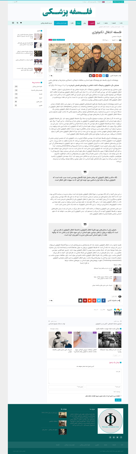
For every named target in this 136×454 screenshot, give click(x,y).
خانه (121, 23)
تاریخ (98, 23)
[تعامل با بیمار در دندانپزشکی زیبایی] (38, 62)
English (99, 2)
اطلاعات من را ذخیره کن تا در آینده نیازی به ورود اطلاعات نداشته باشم (103, 396)
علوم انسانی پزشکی (61, 23)
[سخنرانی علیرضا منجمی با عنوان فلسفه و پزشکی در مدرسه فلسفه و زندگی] (38, 54)
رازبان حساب (16, 451)
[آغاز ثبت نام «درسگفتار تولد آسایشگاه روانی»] (117, 270)
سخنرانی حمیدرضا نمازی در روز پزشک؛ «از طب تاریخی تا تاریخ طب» (25, 36)
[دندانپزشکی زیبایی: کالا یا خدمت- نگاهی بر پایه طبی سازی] (38, 71)
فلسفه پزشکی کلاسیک (36, 90)
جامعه (106, 23)
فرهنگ (78, 23)
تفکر (72, 23)
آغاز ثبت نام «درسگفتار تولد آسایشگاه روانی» (103, 269)
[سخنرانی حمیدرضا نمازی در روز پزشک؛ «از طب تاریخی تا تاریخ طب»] (38, 37)
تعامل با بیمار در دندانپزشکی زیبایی (24, 60)
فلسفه (114, 23)
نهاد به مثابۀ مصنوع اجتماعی (57, 324)
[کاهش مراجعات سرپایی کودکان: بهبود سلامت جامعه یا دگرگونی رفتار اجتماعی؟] (117, 279)
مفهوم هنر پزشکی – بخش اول (49, 430)
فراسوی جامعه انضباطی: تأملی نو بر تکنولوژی (108, 324)
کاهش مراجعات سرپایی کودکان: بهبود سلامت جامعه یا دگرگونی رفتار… (103, 277)
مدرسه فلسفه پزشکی (46, 23)
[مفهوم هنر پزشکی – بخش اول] (63, 432)
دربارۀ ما (84, 2)
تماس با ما (109, 2)
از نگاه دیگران (114, 296)
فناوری (92, 23)
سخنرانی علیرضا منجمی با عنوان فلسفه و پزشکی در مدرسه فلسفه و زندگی (24, 53)
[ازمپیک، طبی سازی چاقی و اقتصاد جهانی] (117, 287)
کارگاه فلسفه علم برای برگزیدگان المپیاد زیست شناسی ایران (25, 44)
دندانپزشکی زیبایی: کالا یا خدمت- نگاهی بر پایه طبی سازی (25, 69)
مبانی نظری (39, 102)
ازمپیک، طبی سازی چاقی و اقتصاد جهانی (102, 285)
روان (85, 23)
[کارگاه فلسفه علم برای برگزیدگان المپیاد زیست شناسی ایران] (38, 45)
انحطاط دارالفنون (53, 421)
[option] (28, 54)
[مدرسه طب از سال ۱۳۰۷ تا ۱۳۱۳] (63, 415)
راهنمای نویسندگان (92, 2)
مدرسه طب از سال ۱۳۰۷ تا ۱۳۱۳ (49, 413)
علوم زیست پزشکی (70, 445)
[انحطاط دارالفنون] (63, 423)
